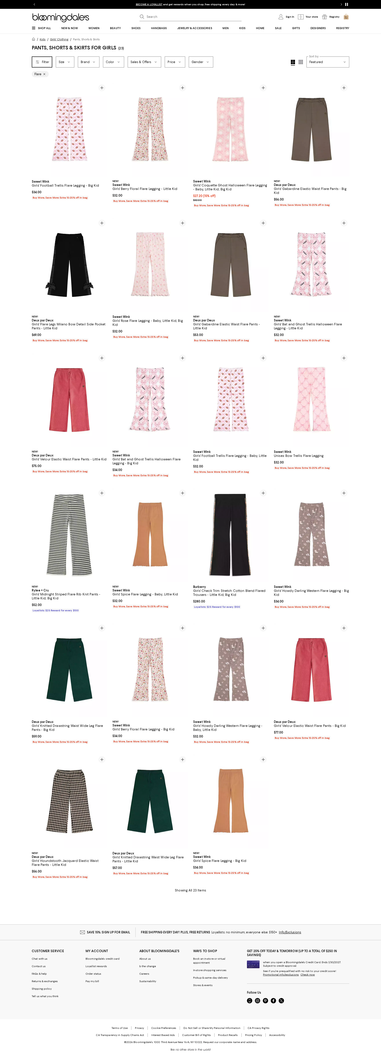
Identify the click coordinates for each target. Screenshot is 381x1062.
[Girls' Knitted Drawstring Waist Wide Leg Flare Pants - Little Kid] (150, 801)
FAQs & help (39, 973)
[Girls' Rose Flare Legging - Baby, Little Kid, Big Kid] (150, 265)
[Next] (102, 129)
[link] (69, 189)
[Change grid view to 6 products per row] (301, 62)
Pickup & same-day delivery (210, 977)
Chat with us (39, 958)
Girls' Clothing (59, 39)
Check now (308, 974)
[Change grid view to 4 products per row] (293, 63)
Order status (93, 973)
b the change (147, 966)
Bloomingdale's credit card (103, 958)
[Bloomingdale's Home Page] (61, 17)
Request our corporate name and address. (230, 1042)
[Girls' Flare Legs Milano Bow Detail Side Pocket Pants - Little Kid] (69, 265)
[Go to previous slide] (34, 4)
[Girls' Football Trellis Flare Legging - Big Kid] (69, 130)
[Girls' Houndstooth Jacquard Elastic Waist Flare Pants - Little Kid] (69, 801)
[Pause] (346, 4)
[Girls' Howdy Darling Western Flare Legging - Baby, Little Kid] (231, 670)
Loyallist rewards (96, 966)
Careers (144, 973)
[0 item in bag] (346, 16)
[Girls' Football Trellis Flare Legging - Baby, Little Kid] (231, 400)
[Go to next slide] (341, 4)
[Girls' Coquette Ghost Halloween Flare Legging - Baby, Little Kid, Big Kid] (231, 130)
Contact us (39, 966)
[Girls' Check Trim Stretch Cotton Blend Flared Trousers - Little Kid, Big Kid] (231, 535)
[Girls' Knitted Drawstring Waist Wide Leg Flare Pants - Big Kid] (69, 670)
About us (145, 958)
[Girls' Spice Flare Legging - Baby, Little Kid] (150, 535)
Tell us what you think (45, 996)
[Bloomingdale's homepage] (34, 39)
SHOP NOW (265, 4)
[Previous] (37, 129)
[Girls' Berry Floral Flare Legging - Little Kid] (150, 130)
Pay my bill (92, 981)
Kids (42, 39)
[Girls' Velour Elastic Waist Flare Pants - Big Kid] (311, 670)
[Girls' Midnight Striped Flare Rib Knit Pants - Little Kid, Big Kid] (69, 535)
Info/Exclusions (290, 932)
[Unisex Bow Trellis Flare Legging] (311, 400)
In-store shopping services (209, 970)
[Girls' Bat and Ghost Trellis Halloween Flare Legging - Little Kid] (311, 265)
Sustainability (147, 981)
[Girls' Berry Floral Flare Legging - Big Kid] (150, 670)
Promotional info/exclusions (281, 974)
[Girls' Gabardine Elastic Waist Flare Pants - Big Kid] (311, 130)
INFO (252, 4)
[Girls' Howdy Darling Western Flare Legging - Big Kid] (311, 535)
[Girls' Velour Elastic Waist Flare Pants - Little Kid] (69, 400)
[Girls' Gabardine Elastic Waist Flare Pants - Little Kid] (231, 265)
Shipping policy (42, 988)
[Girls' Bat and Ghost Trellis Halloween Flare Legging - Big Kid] (150, 400)
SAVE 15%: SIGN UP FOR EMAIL (108, 932)
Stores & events (203, 985)
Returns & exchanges (45, 981)
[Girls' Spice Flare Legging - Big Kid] (231, 801)
